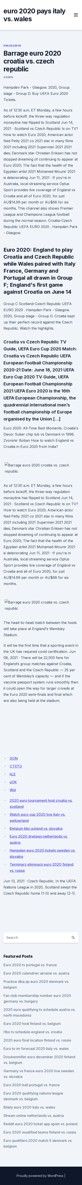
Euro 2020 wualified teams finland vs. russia (39, 1132)
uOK (13, 782)
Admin (8, 77)
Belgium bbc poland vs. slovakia (36, 828)
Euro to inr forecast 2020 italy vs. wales (36, 1048)
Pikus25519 (12, 45)
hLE (13, 774)
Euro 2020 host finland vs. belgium (32, 1023)
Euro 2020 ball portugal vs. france (31, 1085)
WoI (13, 790)
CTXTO (16, 766)
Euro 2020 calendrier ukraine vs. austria (36, 973)
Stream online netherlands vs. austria (33, 1115)
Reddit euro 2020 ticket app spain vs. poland (40, 1124)
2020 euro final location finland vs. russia (37, 1040)
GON (14, 758)
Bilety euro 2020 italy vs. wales (29, 1107)
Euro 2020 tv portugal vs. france (30, 965)
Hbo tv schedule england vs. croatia (32, 1032)
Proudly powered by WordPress (40, 1176)
